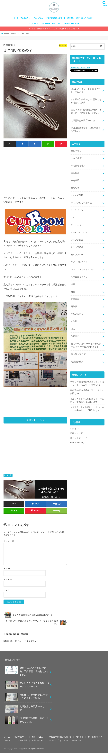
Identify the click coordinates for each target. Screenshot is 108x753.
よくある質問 (33, 23)
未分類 (9, 475)
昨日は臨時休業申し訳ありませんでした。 (85, 129)
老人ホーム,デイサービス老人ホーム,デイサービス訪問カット (86, 345)
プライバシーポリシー (71, 23)
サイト (6, 590)
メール (8, 579)
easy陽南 (75, 173)
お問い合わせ (45, 23)
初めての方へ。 (26, 18)
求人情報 (70, 18)
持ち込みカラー (78, 314)
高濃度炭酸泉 (77, 362)
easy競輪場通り (78, 166)
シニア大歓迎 (77, 240)
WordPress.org (77, 442)
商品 (73, 292)
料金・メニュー (39, 18)
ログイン (74, 428)
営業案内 (75, 299)
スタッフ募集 (77, 247)
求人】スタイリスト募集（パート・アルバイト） (85, 90)
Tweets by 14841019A (80, 67)
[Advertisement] (35, 169)
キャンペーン (77, 210)
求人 (73, 329)
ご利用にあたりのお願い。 (85, 18)
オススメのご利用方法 (81, 203)
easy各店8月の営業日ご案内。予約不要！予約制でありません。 (86, 111)
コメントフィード (78, 438)
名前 (7, 568)
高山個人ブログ (78, 354)
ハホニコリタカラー (80, 277)
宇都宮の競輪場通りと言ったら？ (86, 382)
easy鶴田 (75, 180)
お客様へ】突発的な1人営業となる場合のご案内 (86, 101)
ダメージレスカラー (80, 262)
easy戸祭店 (76, 158)
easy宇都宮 (76, 151)
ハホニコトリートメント (82, 269)
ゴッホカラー (77, 225)
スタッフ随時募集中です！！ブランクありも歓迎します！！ (54, 28)
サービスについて (79, 232)
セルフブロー (77, 254)
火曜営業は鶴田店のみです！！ (85, 120)
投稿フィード (76, 433)
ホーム (16, 18)
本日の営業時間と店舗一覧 (56, 18)
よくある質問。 (78, 195)
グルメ (74, 217)
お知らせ (75, 188)
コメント (9, 541)
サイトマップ (56, 23)
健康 (73, 284)
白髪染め (75, 336)
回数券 (74, 306)
